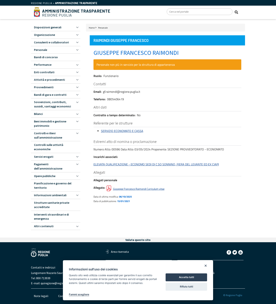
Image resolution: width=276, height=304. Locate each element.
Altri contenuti (44, 226)
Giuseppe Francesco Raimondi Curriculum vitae (138, 189)
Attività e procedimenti (49, 79)
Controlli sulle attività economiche (48, 147)
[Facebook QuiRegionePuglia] (229, 252)
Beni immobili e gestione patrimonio (50, 123)
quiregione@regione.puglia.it (59, 283)
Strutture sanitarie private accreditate (51, 205)
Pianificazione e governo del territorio (52, 185)
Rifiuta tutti (186, 286)
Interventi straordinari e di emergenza (51, 217)
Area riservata (120, 251)
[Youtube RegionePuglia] (241, 252)
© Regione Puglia (232, 295)
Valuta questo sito (138, 240)
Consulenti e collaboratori (51, 42)
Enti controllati (44, 72)
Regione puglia (41, 3)
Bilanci (38, 114)
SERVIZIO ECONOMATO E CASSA (122, 131)
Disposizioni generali (47, 27)
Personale (103, 27)
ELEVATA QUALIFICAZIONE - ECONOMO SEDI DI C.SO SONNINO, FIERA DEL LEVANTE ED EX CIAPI (156, 164)
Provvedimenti (44, 87)
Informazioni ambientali (50, 195)
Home (92, 27)
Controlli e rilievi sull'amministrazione (48, 135)
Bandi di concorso (46, 57)
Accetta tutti (186, 277)
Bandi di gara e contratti (50, 95)
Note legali (41, 296)
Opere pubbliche (44, 176)
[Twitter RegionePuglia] (235, 252)
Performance (42, 64)
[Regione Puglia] (37, 12)
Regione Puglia (76, 13)
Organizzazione (44, 35)
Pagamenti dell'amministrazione (48, 166)
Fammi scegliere (79, 294)
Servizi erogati (43, 156)
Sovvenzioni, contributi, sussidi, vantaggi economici (52, 104)
